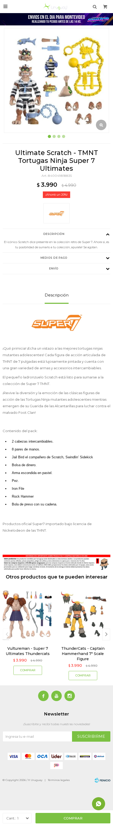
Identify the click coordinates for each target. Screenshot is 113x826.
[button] (106, 634)
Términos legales (59, 780)
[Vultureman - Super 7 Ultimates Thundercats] (27, 614)
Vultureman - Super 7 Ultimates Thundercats (28, 651)
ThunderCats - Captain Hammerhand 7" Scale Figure (83, 653)
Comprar (73, 818)
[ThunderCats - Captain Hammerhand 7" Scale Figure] (82, 614)
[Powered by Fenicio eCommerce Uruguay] (102, 780)
